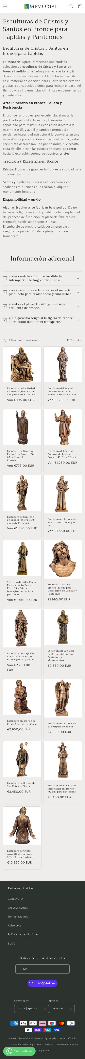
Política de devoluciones (23, 934)
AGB (39, 1044)
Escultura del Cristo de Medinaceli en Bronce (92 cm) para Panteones (62, 789)
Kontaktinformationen (68, 1044)
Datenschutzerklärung (21, 1044)
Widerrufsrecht (68, 1038)
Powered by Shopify (45, 1038)
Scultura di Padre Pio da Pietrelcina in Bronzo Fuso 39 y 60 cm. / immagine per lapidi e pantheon (21, 588)
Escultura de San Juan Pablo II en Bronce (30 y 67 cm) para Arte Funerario (21, 456)
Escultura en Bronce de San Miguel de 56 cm (62, 725)
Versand (49, 1044)
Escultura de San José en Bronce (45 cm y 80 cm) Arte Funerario (20, 520)
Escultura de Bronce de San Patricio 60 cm (21, 785)
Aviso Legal (15, 925)
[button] (5, 6)
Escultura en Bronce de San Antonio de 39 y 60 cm (62, 522)
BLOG (11, 943)
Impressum (44, 1050)
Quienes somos (18, 907)
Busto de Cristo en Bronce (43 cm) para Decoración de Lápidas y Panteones (62, 589)
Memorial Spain (26, 1038)
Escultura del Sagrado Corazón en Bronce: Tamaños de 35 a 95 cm (62, 391)
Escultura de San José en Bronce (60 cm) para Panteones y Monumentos (61, 655)
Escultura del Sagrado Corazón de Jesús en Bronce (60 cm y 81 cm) (21, 656)
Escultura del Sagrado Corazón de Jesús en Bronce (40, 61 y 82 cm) (62, 454)
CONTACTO (15, 898)
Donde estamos (18, 916)
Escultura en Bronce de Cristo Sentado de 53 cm (22, 722)
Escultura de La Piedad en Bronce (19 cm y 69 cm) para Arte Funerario (21, 391)
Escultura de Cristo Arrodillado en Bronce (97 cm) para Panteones (21, 854)
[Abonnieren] (65, 969)
